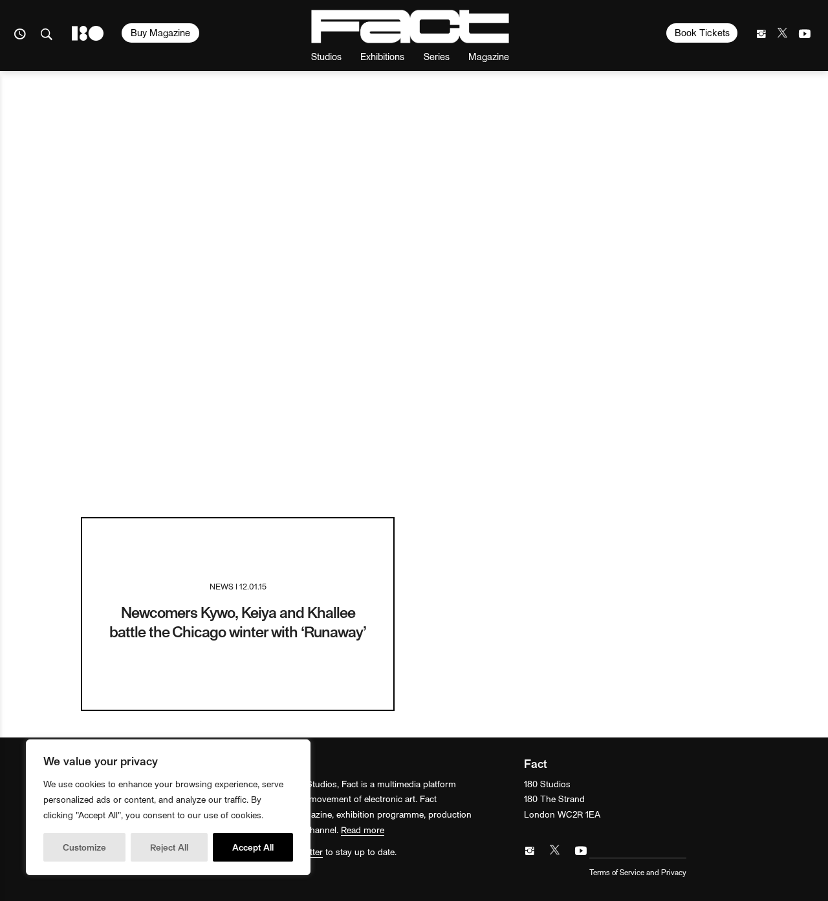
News (222, 586)
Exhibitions (382, 55)
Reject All (169, 847)
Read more (362, 829)
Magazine (488, 55)
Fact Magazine (410, 26)
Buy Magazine (160, 32)
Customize (84, 847)
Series (437, 55)
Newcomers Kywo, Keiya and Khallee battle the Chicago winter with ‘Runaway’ (237, 621)
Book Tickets (702, 32)
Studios (326, 55)
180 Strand (88, 33)
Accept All (253, 847)
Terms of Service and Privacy (637, 871)
